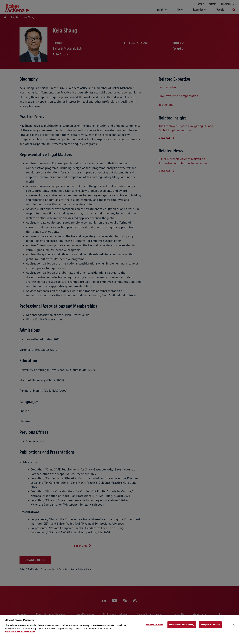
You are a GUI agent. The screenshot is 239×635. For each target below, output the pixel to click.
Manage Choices (154, 624)
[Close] (233, 624)
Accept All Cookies (210, 624)
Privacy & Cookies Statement (20, 631)
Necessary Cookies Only (181, 624)
